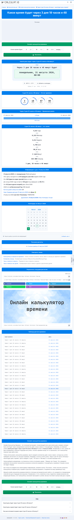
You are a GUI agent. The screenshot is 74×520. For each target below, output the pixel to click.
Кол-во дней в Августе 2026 (12, 189)
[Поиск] (68, 2)
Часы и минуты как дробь (11, 263)
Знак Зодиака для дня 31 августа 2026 (16, 192)
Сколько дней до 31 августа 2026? (38, 246)
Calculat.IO (9, 517)
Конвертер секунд (9, 259)
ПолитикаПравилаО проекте (33, 517)
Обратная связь (72, 260)
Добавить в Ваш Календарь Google (38, 197)
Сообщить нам (65, 236)
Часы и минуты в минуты (11, 261)
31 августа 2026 (53, 340)
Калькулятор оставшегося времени (14, 256)
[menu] (71, 2)
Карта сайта (21, 517)
